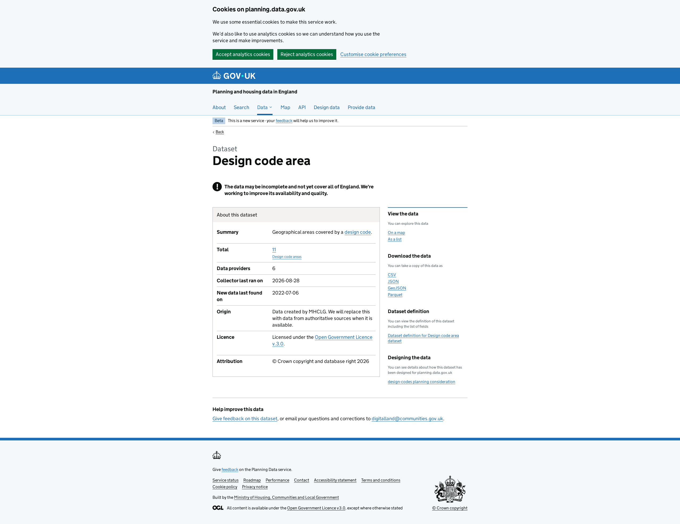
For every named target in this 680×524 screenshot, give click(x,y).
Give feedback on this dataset (244, 418)
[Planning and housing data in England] (234, 76)
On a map (396, 232)
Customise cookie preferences (373, 54)
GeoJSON (397, 288)
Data (263, 107)
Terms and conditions (380, 480)
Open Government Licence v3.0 (316, 507)
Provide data (361, 107)
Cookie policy (224, 486)
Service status (225, 480)
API (302, 107)
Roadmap (252, 480)
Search (241, 107)
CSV (392, 274)
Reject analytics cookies (306, 54)
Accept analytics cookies (243, 54)
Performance (277, 480)
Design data (327, 107)
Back (220, 131)
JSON (393, 281)
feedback (284, 120)
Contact (301, 480)
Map (285, 107)
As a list (395, 239)
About (219, 107)
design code (358, 232)
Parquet (395, 294)
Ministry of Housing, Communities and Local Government (286, 497)
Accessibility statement (335, 480)
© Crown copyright (450, 507)
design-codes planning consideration (421, 381)
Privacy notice (255, 486)
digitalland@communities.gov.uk (407, 418)
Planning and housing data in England (254, 92)
